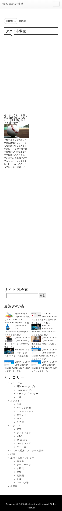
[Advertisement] (31, 74)
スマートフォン (25, 411)
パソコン (15, 425)
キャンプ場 (23, 482)
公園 (19, 479)
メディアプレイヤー (27, 393)
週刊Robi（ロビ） (26, 386)
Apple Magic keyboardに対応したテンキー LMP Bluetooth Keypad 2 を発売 (17, 319)
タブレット (23, 415)
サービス (21, 447)
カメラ (20, 418)
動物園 (20, 475)
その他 (20, 422)
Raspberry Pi (24, 390)
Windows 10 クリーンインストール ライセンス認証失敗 (17, 353)
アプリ (20, 429)
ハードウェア (24, 443)
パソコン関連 (24, 407)
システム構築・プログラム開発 (27, 450)
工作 (19, 397)
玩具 (19, 404)
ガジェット (16, 400)
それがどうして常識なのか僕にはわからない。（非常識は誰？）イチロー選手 (16, 119)
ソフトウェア (24, 432)
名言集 (13, 486)
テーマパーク (24, 464)
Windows (22, 440)
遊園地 (20, 461)
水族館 (20, 468)
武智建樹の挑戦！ (14, 4)
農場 (19, 472)
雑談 (12, 454)
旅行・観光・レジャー (22, 457)
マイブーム (16, 382)
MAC (19, 436)
